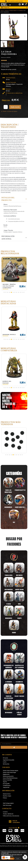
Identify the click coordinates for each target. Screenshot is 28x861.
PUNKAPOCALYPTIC (20, 495)
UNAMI (14, 638)
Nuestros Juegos (7, 801)
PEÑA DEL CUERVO (19, 719)
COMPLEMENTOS (20, 512)
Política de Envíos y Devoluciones (11, 821)
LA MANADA (8, 687)
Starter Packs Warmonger (9, 777)
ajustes (11, 856)
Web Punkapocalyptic (8, 808)
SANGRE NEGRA (19, 595)
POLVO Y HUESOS (19, 701)
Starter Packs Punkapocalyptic (10, 775)
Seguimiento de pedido (8, 765)
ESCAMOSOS (19, 687)
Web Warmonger (7, 810)
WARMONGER (8, 512)
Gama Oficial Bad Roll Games (10, 783)
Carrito (4, 767)
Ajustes (17, 858)
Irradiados (20, 10)
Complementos (6, 790)
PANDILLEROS (8, 580)
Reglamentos (6, 779)
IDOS (19, 609)
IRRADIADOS (8, 623)
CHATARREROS (9, 595)
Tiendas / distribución (8, 819)
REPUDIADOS (8, 718)
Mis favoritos (6, 769)
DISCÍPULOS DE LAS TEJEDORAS (19, 672)
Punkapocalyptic (13, 10)
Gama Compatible (7, 785)
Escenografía (6, 789)
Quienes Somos (7, 799)
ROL (14, 527)
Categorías (6, 7)
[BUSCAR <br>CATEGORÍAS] (10, 826)
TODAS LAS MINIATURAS (8, 496)
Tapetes (5, 787)
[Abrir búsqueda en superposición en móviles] (27, 7)
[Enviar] (14, 752)
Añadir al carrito (15, 107)
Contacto (5, 817)
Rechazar (11, 858)
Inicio (2, 10)
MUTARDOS (19, 580)
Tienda (6, 10)
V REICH (8, 609)
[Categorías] (2, 7)
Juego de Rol (6, 792)
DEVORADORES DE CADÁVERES (9, 672)
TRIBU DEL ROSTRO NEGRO (8, 702)
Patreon (5, 803)
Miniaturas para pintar (8, 781)
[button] (10, 4)
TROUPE (19, 623)
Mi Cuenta (5, 763)
